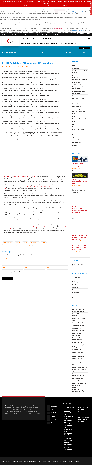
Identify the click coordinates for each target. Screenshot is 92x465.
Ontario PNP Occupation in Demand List (67, 436)
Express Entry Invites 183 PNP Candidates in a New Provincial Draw (79, 247)
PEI (27, 66)
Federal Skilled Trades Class (44, 187)
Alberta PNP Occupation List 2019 (68, 412)
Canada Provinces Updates (79, 103)
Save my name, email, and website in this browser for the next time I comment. (25, 272)
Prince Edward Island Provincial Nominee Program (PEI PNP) (20, 176)
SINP (73, 137)
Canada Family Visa (77, 378)
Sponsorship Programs (78, 140)
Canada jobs (75, 101)
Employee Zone (36, 34)
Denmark (74, 289)
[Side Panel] (89, 39)
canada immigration (7, 242)
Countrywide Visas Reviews (79, 381)
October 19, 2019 (6, 66)
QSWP (74, 132)
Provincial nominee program (24, 245)
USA (73, 297)
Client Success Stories (7, 34)
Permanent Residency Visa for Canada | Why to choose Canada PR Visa (80, 237)
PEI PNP (43, 242)
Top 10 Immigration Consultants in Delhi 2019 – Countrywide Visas (79, 165)
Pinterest (53, 416)
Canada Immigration (78, 98)
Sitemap (64, 461)
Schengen (75, 287)
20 (83, 168)
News (47, 34)
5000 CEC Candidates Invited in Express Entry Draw (83, 419)
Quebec (74, 284)
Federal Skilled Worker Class (29, 187)
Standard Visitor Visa (78, 328)
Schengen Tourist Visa (78, 323)
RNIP (73, 134)
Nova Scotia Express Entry (79, 119)
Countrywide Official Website (19, 461)
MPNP (73, 116)
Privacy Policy (46, 461)
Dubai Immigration (77, 106)
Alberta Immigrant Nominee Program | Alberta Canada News (79, 181)
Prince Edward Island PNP (9, 245)
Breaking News (76, 82)
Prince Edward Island (78, 129)
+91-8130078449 (46, 38)
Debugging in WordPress (78, 12)
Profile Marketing (77, 342)
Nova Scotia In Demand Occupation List (68, 431)
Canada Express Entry (78, 96)
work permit (75, 145)
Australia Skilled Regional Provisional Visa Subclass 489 (79, 369)
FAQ (39, 461)
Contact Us (54, 406)
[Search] (86, 39)
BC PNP (74, 75)
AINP (73, 65)
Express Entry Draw (77, 109)
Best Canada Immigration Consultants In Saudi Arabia (79, 385)
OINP (73, 121)
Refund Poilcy (56, 461)
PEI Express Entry (34, 242)
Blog (43, 34)
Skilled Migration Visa (78, 325)
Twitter (53, 409)
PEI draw (25, 242)
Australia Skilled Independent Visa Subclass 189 (79, 362)
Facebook (53, 413)
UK (73, 295)
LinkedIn (53, 419)
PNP (73, 126)
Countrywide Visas (20, 66)
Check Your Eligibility (55, 34)
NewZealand (75, 292)
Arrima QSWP (76, 68)
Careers (70, 461)
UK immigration (76, 142)
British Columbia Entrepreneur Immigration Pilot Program (79, 86)
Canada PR (17, 242)
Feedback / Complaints (26, 34)
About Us (17, 34)
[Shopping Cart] (84, 39)
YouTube (53, 422)
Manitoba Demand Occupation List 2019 (69, 425)
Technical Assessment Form (29, 38)
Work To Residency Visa (78, 330)
